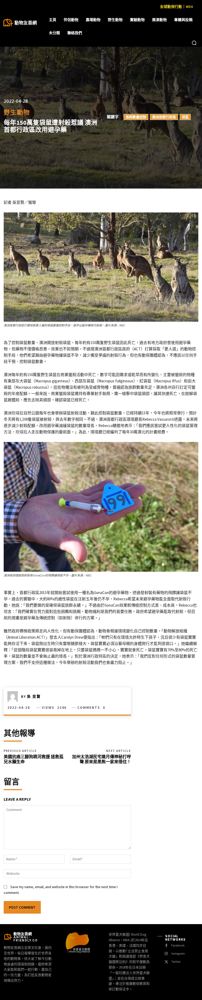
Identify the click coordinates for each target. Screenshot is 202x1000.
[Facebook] (166, 945)
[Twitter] (166, 962)
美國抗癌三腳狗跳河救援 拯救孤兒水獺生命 (33, 759)
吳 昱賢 (34, 696)
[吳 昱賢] (14, 696)
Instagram (178, 953)
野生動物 (17, 112)
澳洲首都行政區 (164, 116)
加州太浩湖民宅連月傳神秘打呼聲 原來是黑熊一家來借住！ (101, 759)
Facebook (178, 945)
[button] (194, 42)
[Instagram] (166, 953)
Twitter (176, 961)
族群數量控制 (136, 116)
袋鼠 (185, 116)
